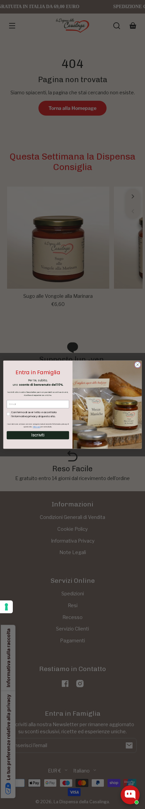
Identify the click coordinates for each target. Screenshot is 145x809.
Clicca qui (36, 426)
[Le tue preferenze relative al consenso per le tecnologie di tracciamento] (6, 606)
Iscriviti (37, 435)
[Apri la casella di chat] (130, 794)
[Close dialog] (138, 364)
